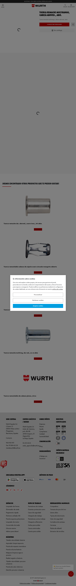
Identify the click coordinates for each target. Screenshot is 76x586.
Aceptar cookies (38, 306)
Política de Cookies (57, 289)
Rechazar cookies (38, 300)
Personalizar (38, 294)
